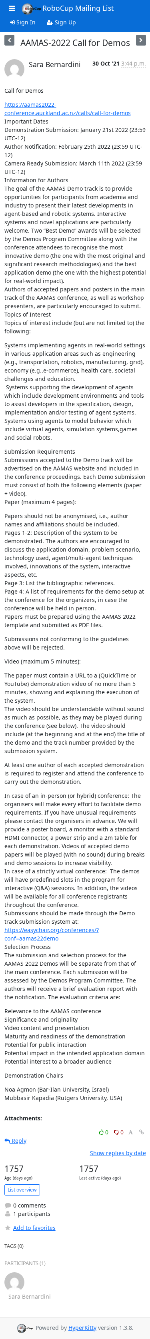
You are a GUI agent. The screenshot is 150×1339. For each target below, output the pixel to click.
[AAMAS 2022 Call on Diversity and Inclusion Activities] (9, 40)
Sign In (25, 22)
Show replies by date (118, 1153)
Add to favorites (34, 1227)
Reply (18, 1140)
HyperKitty (82, 1327)
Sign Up (64, 22)
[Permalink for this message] (141, 1132)
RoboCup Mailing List (78, 8)
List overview (22, 1189)
